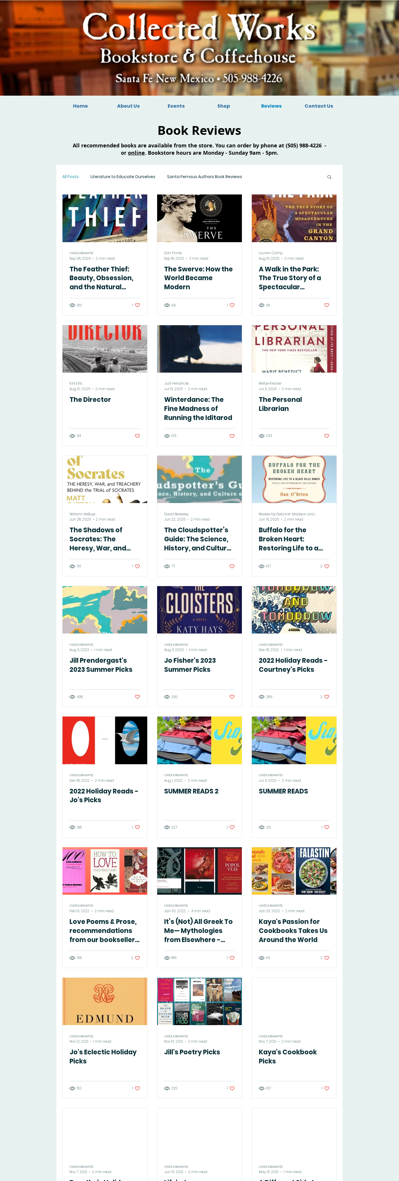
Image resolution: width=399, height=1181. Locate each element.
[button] (329, 177)
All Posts (70, 177)
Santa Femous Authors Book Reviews (204, 177)
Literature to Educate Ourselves (123, 177)
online (136, 152)
